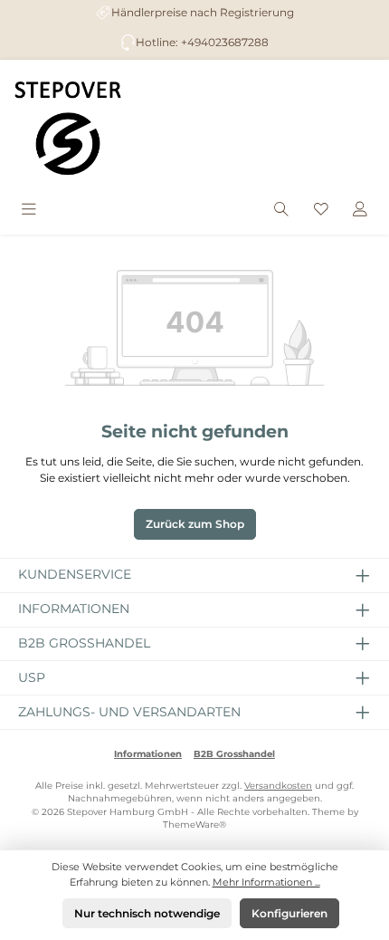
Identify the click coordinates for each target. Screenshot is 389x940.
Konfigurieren (289, 913)
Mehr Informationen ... (266, 882)
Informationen (148, 754)
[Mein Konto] (360, 210)
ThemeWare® (194, 825)
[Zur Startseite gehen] (68, 128)
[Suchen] (281, 210)
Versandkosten (278, 786)
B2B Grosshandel (234, 754)
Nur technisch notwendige (147, 913)
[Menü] (29, 210)
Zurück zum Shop (195, 524)
